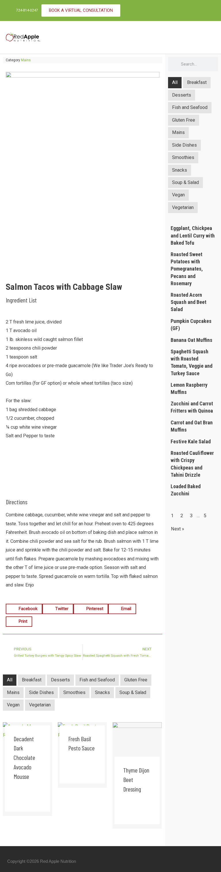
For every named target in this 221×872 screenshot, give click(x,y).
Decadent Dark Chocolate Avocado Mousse (24, 757)
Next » (177, 529)
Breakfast (31, 680)
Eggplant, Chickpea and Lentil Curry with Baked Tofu (193, 235)
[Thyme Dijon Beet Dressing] (137, 746)
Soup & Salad (132, 692)
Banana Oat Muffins (191, 340)
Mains (26, 60)
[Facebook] (197, 10)
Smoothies (74, 692)
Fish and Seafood (97, 680)
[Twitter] (208, 10)
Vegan (13, 705)
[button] (211, 37)
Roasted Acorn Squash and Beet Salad (188, 302)
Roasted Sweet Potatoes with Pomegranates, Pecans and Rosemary (187, 268)
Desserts (60, 680)
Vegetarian (40, 705)
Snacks (102, 692)
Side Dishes (41, 692)
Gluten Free (135, 680)
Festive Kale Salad (191, 441)
